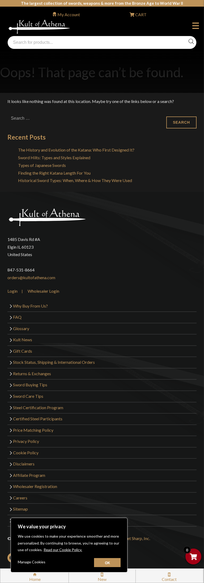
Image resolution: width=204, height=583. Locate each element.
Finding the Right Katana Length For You (54, 172)
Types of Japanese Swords (42, 165)
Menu (197, 26)
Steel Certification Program (38, 407)
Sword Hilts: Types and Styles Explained (54, 157)
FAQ (17, 316)
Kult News (22, 339)
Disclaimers (24, 463)
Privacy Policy (26, 441)
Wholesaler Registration (35, 486)
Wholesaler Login (43, 290)
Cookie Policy (26, 452)
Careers (20, 497)
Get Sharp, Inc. (137, 538)
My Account (68, 14)
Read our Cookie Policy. (63, 549)
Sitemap (20, 508)
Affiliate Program (29, 475)
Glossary (21, 328)
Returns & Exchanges (32, 373)
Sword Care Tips (28, 396)
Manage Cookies (31, 562)
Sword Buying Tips (30, 384)
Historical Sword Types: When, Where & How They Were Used (75, 180)
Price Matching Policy (33, 430)
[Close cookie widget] (107, 562)
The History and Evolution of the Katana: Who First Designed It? (76, 149)
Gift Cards (22, 350)
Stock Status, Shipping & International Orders (54, 362)
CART (140, 14)
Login (12, 290)
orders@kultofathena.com (31, 277)
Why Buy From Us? (30, 305)
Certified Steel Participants (37, 418)
